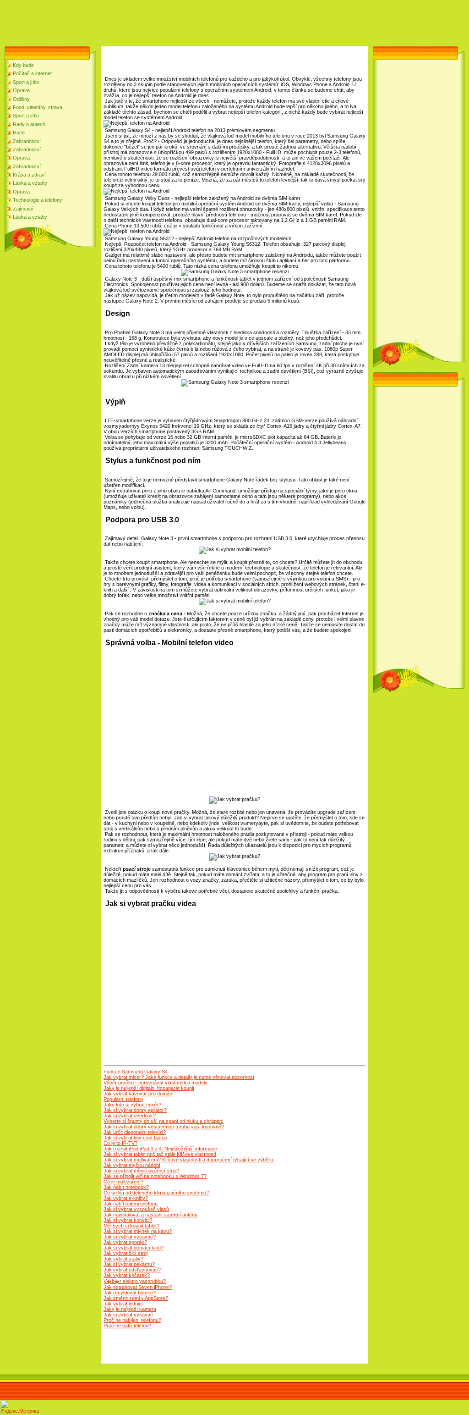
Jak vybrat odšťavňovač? (132, 1269)
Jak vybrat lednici (123, 1303)
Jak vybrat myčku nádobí (132, 1165)
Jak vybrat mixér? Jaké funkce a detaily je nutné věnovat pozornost (179, 1077)
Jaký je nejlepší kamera (130, 1309)
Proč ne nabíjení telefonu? (132, 1320)
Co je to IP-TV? (120, 1143)
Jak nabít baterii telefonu (131, 1203)
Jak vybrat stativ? (123, 1258)
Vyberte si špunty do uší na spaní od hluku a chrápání (164, 1121)
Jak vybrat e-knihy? (126, 1198)
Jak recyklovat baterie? (130, 1292)
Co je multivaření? (123, 1181)
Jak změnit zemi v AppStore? (136, 1298)
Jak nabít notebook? (126, 1187)
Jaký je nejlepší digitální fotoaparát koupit (149, 1088)
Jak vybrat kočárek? (127, 1275)
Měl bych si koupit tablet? (131, 1225)
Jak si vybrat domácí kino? (134, 1247)
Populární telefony (123, 1099)
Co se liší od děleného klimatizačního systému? (156, 1192)
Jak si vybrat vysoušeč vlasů (136, 1209)
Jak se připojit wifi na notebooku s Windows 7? (155, 1176)
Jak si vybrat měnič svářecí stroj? (141, 1170)
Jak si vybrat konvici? (128, 1220)
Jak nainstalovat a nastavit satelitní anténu (150, 1214)
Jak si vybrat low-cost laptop (135, 1137)
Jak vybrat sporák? (125, 1242)
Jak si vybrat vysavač (128, 1314)
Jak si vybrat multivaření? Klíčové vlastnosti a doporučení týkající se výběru (188, 1159)
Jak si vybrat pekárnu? (129, 1264)
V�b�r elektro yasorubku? (135, 1281)
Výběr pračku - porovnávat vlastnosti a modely (155, 1082)
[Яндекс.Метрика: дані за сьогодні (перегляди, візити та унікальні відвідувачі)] (20, 1407)
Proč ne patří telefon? (127, 1325)
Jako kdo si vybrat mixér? (132, 1104)
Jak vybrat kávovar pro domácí (139, 1093)
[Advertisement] (166, 20)
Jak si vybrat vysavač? (130, 1236)
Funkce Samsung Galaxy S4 (136, 1071)
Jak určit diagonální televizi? (135, 1132)
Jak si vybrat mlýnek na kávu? (138, 1231)
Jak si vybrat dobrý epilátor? (135, 1110)
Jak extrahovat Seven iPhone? (138, 1287)
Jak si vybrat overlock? (130, 1115)
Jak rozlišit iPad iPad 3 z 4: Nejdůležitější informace (160, 1148)
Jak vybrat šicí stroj (125, 1253)
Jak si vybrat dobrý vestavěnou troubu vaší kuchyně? (164, 1126)
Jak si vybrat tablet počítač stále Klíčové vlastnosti (160, 1154)
